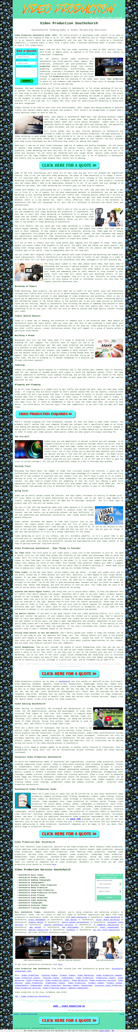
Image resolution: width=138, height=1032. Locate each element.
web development (70, 927)
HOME (91, 17)
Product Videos (67, 975)
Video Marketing (86, 975)
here (54, 864)
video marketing (112, 917)
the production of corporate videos (88, 811)
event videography (109, 927)
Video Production (34, 980)
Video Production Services (103, 980)
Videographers (21, 985)
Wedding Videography (78, 988)
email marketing (79, 917)
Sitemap (16, 1014)
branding (71, 930)
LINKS (97, 17)
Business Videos (71, 985)
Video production (23, 681)
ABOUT (103, 17)
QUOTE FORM (75, 819)
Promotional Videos (105, 978)
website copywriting (38, 930)
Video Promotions (30, 975)
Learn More (104, 1031)
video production (80, 59)
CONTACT (109, 17)
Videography (67, 978)
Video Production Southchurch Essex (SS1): (36, 35)
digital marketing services (58, 925)
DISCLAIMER (118, 17)
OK (113, 1031)
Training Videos (49, 975)
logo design (71, 920)
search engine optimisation (75, 922)
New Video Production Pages (29, 1014)
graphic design (36, 922)
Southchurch (64, 681)
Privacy (122, 1014)
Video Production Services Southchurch (42, 869)
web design (35, 927)
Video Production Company (109, 975)
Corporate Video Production (108, 985)
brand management (37, 920)
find (22, 847)
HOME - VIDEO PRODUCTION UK (69, 1006)
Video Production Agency (27, 978)
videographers (67, 691)
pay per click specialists (106, 930)
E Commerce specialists (106, 925)
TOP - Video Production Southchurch (32, 996)
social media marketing (108, 920)
